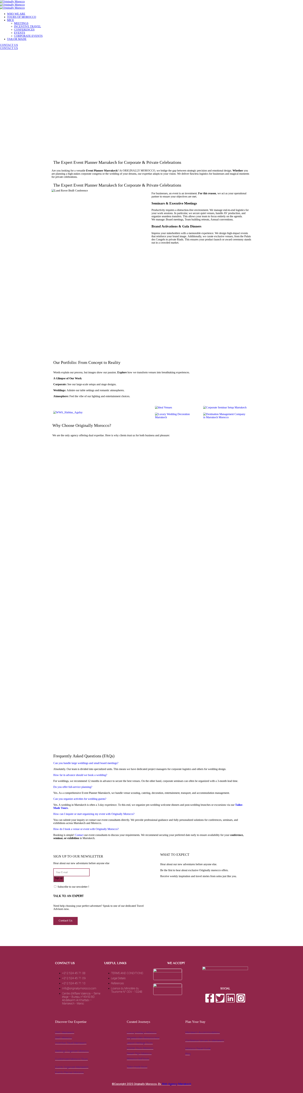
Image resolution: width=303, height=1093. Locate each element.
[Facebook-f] (209, 998)
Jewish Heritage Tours (140, 1043)
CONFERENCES (24, 29)
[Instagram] (240, 998)
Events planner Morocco (69, 1072)
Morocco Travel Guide (198, 1048)
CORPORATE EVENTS (28, 35)
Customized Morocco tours (71, 1059)
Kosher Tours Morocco (140, 1048)
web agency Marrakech (176, 1084)
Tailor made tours (137, 1066)
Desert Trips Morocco (139, 1053)
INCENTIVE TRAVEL (27, 26)
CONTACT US (9, 44)
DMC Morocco (63, 1037)
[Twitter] (220, 998)
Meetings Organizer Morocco (72, 1051)
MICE (10, 20)
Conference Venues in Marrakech (204, 1040)
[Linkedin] (230, 998)
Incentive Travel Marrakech (70, 1043)
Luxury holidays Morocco (141, 1032)
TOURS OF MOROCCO (21, 16)
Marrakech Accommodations (202, 1032)
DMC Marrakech (64, 1032)
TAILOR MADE (16, 39)
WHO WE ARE (16, 13)
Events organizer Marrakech (71, 1067)
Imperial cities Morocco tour (143, 1037)
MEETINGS (21, 23)
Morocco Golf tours (138, 1058)
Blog (188, 1053)
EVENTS (19, 32)
